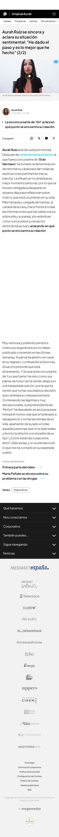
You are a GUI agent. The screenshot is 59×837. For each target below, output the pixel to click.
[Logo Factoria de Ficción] (29, 642)
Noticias (9, 553)
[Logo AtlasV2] (29, 723)
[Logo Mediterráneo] (29, 746)
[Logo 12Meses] (29, 712)
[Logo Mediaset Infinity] (29, 584)
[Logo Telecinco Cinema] (29, 700)
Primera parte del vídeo (18, 467)
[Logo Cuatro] (29, 608)
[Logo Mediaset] (29, 570)
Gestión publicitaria (29, 785)
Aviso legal (30, 762)
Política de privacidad (30, 772)
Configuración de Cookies (29, 776)
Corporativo (11, 526)
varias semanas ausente (36, 154)
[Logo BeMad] (29, 677)
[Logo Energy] (29, 665)
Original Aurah (22, 13)
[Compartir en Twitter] (39, 138)
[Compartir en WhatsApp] (32, 138)
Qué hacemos (13, 508)
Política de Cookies (29, 780)
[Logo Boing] (29, 654)
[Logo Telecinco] (29, 596)
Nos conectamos (15, 517)
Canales (7, 21)
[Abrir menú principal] (54, 14)
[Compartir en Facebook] (54, 138)
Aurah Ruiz (16, 110)
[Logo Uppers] (29, 689)
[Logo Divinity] (29, 619)
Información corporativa (29, 767)
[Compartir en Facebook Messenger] (46, 138)
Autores (33, 21)
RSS (29, 790)
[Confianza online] (30, 824)
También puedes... (16, 535)
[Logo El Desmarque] (29, 631)
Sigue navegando (15, 544)
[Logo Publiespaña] (29, 735)
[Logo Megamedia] (31, 809)
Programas (20, 21)
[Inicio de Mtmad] (5, 14)
